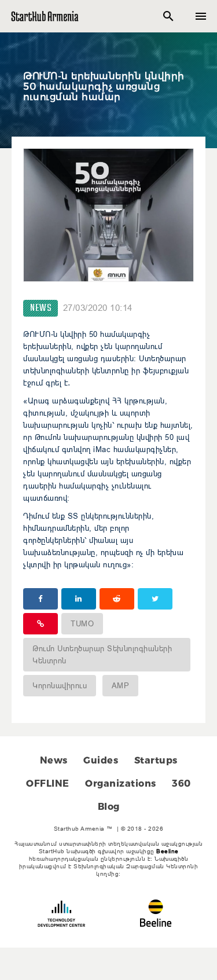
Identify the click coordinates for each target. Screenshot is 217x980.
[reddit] (117, 599)
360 (181, 783)
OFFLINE (47, 783)
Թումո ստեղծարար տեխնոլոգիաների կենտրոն (102, 654)
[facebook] (40, 599)
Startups (156, 760)
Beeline (167, 851)
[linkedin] (78, 599)
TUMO (82, 623)
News (40, 308)
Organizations (120, 783)
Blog (109, 806)
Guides (100, 760)
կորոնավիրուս (59, 685)
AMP (121, 685)
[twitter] (155, 599)
